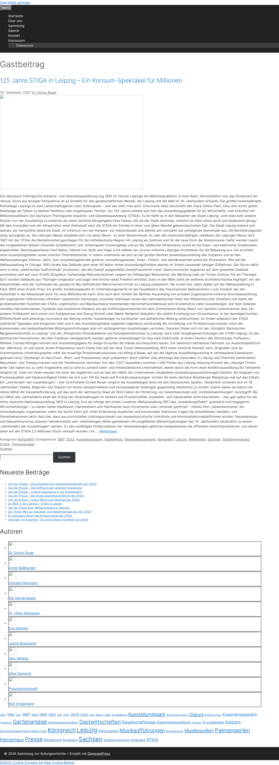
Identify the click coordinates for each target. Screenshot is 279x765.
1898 (34, 714)
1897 (60, 439)
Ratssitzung (53, 740)
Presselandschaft (23, 689)
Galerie (13, 31)
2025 (84, 715)
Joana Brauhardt (22, 643)
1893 (11, 715)
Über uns (15, 21)
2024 (75, 715)
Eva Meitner (18, 628)
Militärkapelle (108, 731)
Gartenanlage (30, 721)
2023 (66, 714)
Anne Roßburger (22, 568)
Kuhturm (233, 722)
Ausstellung (119, 714)
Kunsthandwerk (11, 731)
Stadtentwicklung (235, 439)
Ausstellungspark (89, 439)
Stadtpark (138, 740)
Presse (34, 739)
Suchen (6, 449)
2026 (92, 714)
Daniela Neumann (23, 583)
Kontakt (14, 35)
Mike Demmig (20, 674)
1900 (52, 715)
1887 (3, 714)
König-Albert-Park (35, 731)
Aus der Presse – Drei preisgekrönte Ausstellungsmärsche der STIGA (52, 483)
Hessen (197, 722)
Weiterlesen (108, 431)
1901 (59, 714)
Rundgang (70, 740)
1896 (18, 715)
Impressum (16, 40)
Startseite (15, 16)
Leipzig (181, 439)
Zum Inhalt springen (15, 2)
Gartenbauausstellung (63, 722)
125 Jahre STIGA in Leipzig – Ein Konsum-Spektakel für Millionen (91, 80)
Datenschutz (24, 45)
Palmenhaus (12, 739)
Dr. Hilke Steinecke (24, 613)
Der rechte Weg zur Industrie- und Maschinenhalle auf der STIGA (49, 511)
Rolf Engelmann (21, 704)
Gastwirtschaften (100, 722)
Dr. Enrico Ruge (44, 92)
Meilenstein (197, 439)
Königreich (165, 439)
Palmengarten (232, 730)
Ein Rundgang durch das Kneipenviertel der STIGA (40, 515)
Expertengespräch (240, 714)
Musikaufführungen (142, 730)
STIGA (5, 444)
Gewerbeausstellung (140, 439)
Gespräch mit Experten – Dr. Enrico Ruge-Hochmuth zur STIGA (48, 519)
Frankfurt (6, 722)
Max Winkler (19, 658)
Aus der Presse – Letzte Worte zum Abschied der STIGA (44, 499)
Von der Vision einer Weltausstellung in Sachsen (39, 507)
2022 (70, 439)
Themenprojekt (23, 444)
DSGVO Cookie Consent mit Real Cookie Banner (37, 763)
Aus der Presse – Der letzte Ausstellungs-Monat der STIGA (46, 495)
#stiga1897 (26, 439)
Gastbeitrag (113, 439)
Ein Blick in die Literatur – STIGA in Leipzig (35, 503)
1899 (43, 715)
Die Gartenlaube (22, 598)
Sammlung (16, 26)
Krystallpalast (213, 722)
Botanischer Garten (177, 714)
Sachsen (214, 439)
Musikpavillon (199, 730)
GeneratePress (99, 754)
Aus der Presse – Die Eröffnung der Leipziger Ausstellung (45, 487)
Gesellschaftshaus (139, 722)
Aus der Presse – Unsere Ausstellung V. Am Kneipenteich (45, 491)
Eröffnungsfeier (213, 714)
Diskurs (196, 714)
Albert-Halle (103, 714)
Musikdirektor (174, 731)
